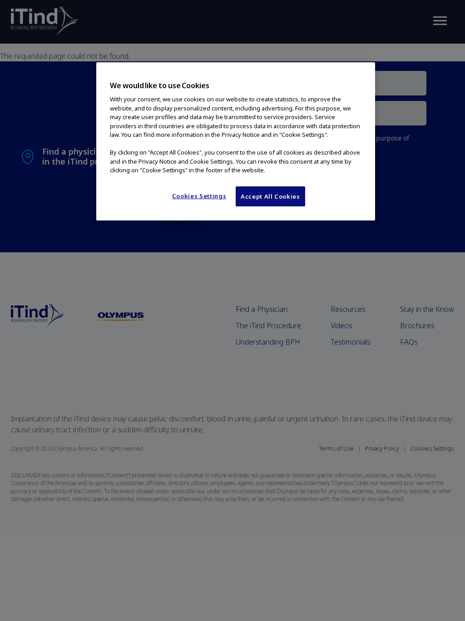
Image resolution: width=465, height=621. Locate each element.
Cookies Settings (199, 196)
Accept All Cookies (270, 196)
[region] (235, 141)
